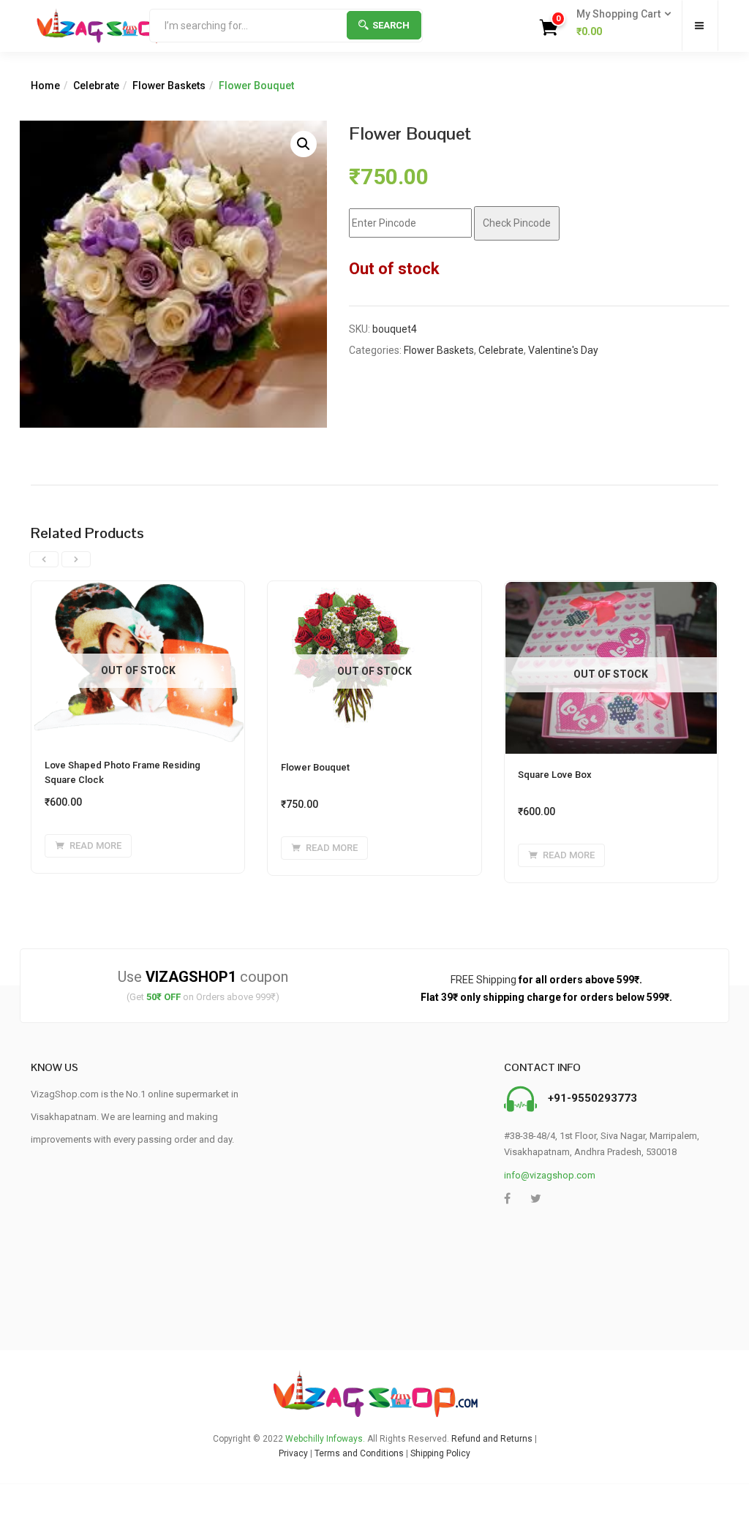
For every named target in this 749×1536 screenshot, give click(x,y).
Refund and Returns (491, 1439)
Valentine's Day (563, 350)
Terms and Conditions (359, 1453)
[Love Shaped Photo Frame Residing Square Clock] (138, 590)
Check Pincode (517, 223)
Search (391, 25)
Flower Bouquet (315, 767)
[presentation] (44, 559)
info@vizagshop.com (549, 1175)
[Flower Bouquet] (350, 590)
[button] (619, 23)
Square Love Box (555, 774)
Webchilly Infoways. (325, 1439)
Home (45, 85)
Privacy (293, 1453)
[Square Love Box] (611, 590)
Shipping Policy (440, 1453)
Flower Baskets (169, 85)
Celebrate (96, 85)
